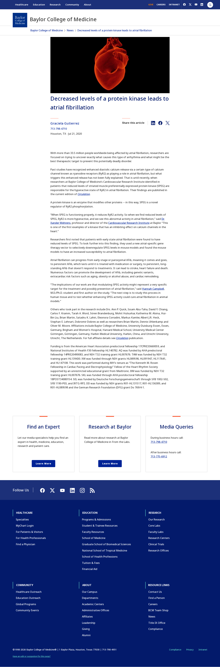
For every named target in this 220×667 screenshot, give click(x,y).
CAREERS (161, 4)
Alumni (86, 635)
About (87, 4)
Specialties (22, 519)
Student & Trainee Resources (100, 525)
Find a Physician (25, 544)
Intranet (202, 649)
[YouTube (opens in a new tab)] (196, 4)
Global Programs (26, 604)
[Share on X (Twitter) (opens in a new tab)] (168, 123)
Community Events (27, 610)
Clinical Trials (156, 544)
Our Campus (89, 592)
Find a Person (156, 598)
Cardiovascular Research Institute (128, 223)
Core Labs (154, 525)
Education (39, 4)
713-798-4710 (58, 128)
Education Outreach (28, 598)
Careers (153, 604)
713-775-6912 (159, 456)
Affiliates (87, 616)
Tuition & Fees (91, 563)
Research (55, 4)
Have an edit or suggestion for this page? (32, 656)
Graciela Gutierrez (64, 123)
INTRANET (174, 4)
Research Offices (158, 550)
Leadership (88, 623)
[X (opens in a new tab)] (190, 4)
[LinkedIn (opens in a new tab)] (202, 4)
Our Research (156, 519)
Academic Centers (93, 604)
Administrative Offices (95, 610)
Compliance (155, 629)
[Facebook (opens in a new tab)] (184, 4)
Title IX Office (156, 623)
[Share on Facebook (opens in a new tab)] (160, 123)
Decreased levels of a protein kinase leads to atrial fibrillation (114, 30)
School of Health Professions (100, 556)
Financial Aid (89, 569)
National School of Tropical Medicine (104, 550)
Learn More (43, 463)
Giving (86, 629)
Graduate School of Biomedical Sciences (106, 544)
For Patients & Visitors (29, 532)
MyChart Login (25, 525)
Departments (90, 598)
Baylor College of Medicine (46, 30)
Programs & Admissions (96, 519)
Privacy (190, 649)
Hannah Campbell (153, 289)
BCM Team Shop (158, 610)
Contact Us (155, 592)
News (70, 30)
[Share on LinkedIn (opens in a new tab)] (153, 123)
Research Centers (159, 538)
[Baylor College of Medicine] (20, 20)
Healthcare (21, 4)
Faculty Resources (93, 532)
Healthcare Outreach (29, 592)
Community (72, 4)
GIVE (150, 4)
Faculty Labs (155, 532)
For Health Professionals (31, 538)
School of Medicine (93, 538)
